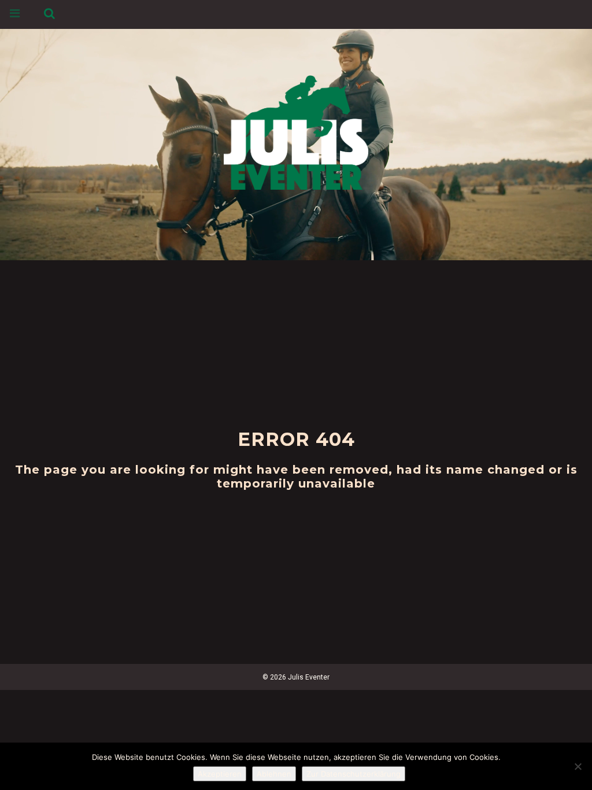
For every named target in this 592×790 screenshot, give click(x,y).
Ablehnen (274, 773)
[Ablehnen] (577, 766)
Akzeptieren (220, 773)
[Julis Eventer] (296, 130)
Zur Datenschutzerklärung (353, 773)
